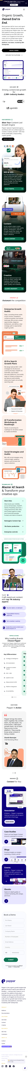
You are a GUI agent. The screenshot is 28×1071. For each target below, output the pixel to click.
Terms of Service (5, 1056)
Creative (4, 1025)
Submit (11, 960)
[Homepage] (8, 981)
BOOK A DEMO (14, 50)
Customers (4, 1034)
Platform (4, 1010)
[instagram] (2, 1066)
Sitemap (3, 1060)
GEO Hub (4, 1031)
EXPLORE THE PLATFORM (13, 55)
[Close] (26, 3)
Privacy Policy (16, 966)
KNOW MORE (10, 822)
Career (3, 1043)
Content (4, 1022)
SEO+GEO (4, 1019)
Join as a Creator (6, 1046)
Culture (3, 1041)
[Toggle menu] (24, 9)
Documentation (6, 1013)
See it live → (14, 5)
